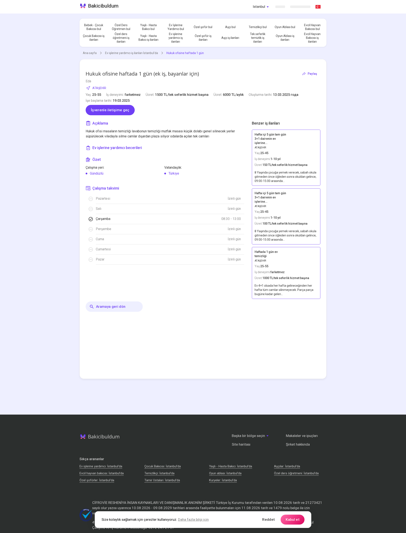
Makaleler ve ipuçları (302, 436)
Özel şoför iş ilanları (203, 37)
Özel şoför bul (203, 27)
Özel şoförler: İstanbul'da (97, 480)
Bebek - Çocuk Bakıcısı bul (93, 27)
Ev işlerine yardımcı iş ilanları (176, 37)
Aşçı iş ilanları (230, 37)
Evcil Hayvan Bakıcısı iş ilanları (312, 37)
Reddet (268, 519)
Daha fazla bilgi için (193, 519)
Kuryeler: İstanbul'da (223, 480)
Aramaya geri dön (110, 306)
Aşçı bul (230, 27)
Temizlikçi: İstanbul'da (159, 473)
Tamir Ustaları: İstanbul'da (162, 480)
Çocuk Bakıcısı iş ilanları (93, 37)
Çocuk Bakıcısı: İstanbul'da (162, 466)
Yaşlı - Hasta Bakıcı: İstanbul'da (230, 466)
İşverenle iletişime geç (110, 110)
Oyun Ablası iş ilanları (285, 37)
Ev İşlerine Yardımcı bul (175, 27)
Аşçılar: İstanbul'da (287, 466)
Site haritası (241, 444)
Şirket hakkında (298, 444)
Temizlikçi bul (258, 27)
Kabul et (292, 519)
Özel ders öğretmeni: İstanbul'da (296, 473)
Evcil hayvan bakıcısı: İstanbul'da (102, 473)
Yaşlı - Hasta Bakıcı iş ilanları (148, 37)
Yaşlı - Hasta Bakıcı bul (148, 27)
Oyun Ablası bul (285, 27)
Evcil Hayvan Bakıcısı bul (312, 27)
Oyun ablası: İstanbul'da (225, 473)
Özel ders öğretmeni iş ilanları (121, 37)
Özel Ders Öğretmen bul (121, 27)
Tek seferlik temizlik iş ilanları (257, 37)
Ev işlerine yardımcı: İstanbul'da (101, 466)
